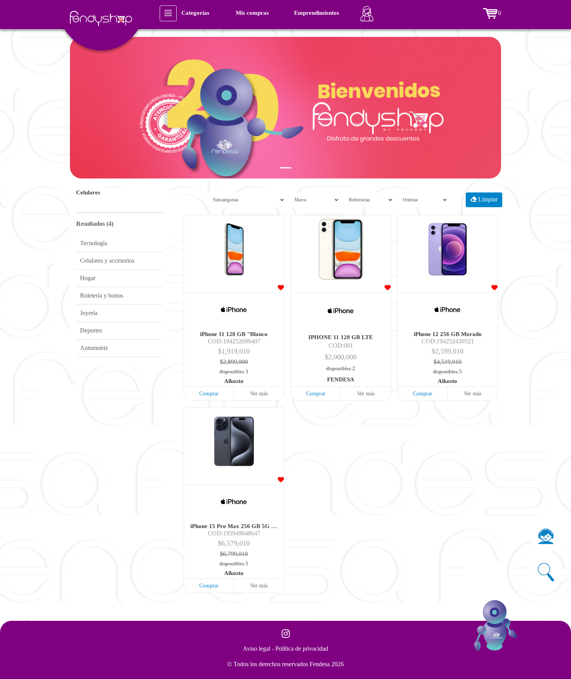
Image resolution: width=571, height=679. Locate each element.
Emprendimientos (316, 13)
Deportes (91, 330)
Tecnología (93, 243)
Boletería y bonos (101, 295)
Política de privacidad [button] (301, 648)
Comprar (209, 394)
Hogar (88, 278)
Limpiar (487, 199)
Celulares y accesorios (107, 260)
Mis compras (252, 13)
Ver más (259, 394)
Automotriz (94, 348)
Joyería (88, 313)
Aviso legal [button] (257, 648)
